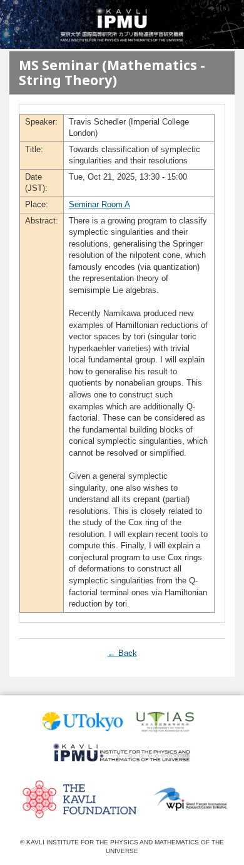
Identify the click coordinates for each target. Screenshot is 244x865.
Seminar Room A (99, 204)
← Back (122, 653)
